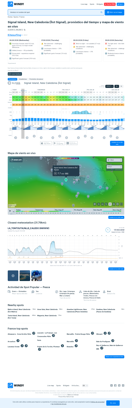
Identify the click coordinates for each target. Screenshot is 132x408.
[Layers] (94, 204)
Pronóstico (12, 79)
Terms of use (70, 396)
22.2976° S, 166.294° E (15, 29)
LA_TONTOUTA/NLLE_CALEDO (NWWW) (28, 228)
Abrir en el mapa (116, 12)
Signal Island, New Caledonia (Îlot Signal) (47, 83)
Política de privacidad (97, 402)
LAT (10, 129)
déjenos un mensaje (72, 394)
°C (11, 104)
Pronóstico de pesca (36, 79)
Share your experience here (114, 356)
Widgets (100, 4)
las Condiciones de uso (59, 404)
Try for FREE (111, 4)
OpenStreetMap (114, 207)
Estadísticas (23, 79)
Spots (92, 4)
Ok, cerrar (113, 403)
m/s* (10, 100)
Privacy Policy (62, 396)
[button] (25, 30)
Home (10, 17)
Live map (84, 4)
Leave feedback (16, 74)
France (21, 17)
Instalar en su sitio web (117, 143)
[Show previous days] (13, 212)
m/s (18, 83)
